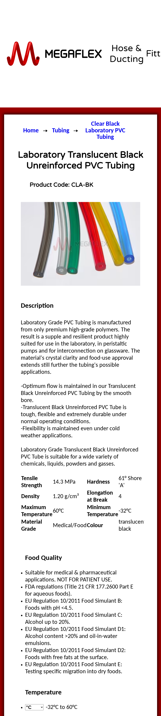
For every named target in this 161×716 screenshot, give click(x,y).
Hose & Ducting (127, 54)
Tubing (60, 131)
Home (31, 131)
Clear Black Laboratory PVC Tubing (105, 130)
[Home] (54, 53)
